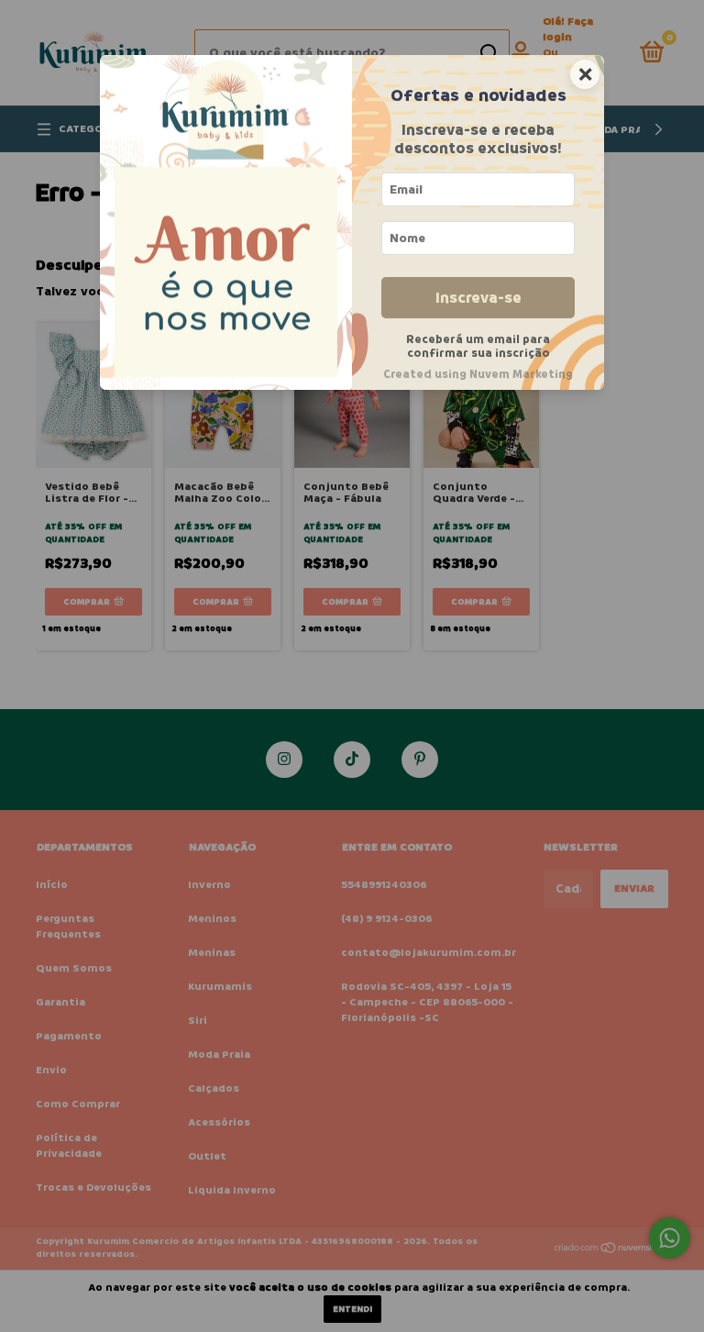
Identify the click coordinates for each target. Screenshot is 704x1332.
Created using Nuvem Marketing (478, 374)
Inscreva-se (478, 297)
